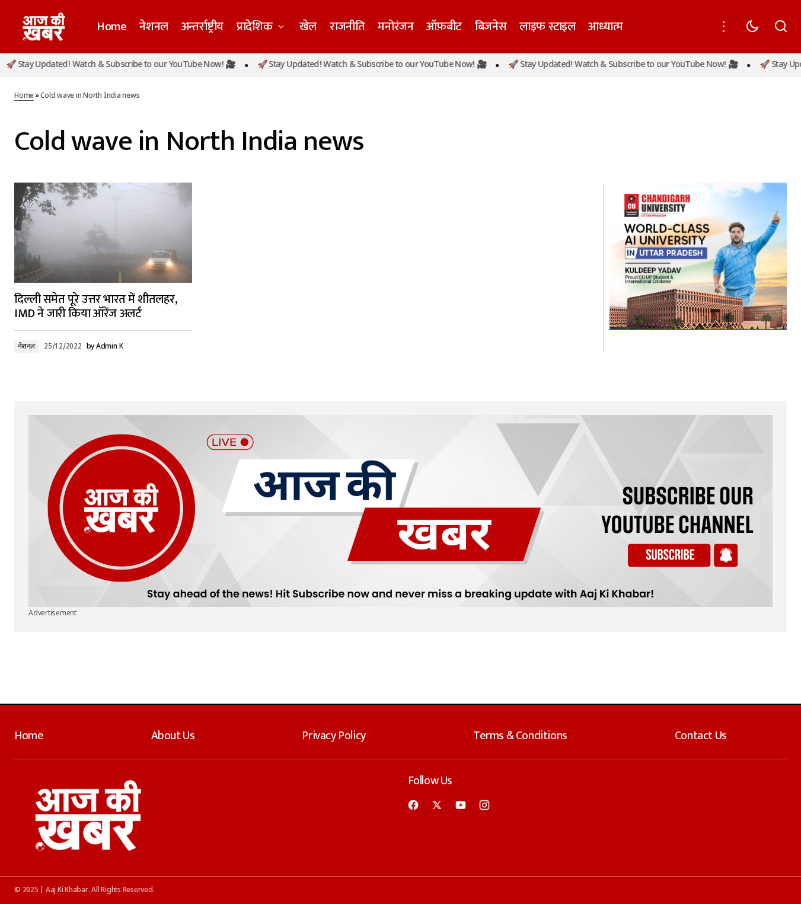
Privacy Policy (333, 736)
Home (24, 96)
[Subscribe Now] (400, 511)
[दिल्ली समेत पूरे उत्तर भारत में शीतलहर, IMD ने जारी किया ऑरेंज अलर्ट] (103, 233)
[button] (724, 26)
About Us (173, 736)
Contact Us (701, 736)
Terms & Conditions (520, 736)
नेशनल (27, 347)
